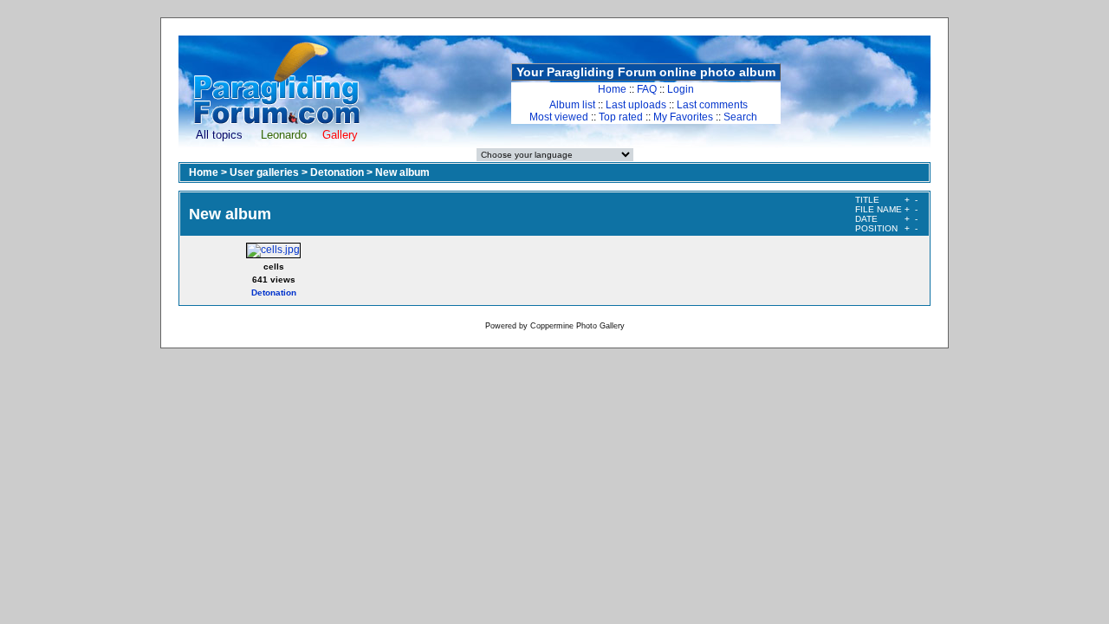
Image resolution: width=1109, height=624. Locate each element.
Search (740, 117)
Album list (572, 105)
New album (402, 172)
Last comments (712, 105)
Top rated (621, 117)
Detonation (337, 172)
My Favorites (683, 117)
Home (612, 89)
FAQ (647, 89)
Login (680, 89)
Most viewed (558, 117)
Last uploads (636, 105)
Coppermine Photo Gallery (577, 326)
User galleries (264, 172)
